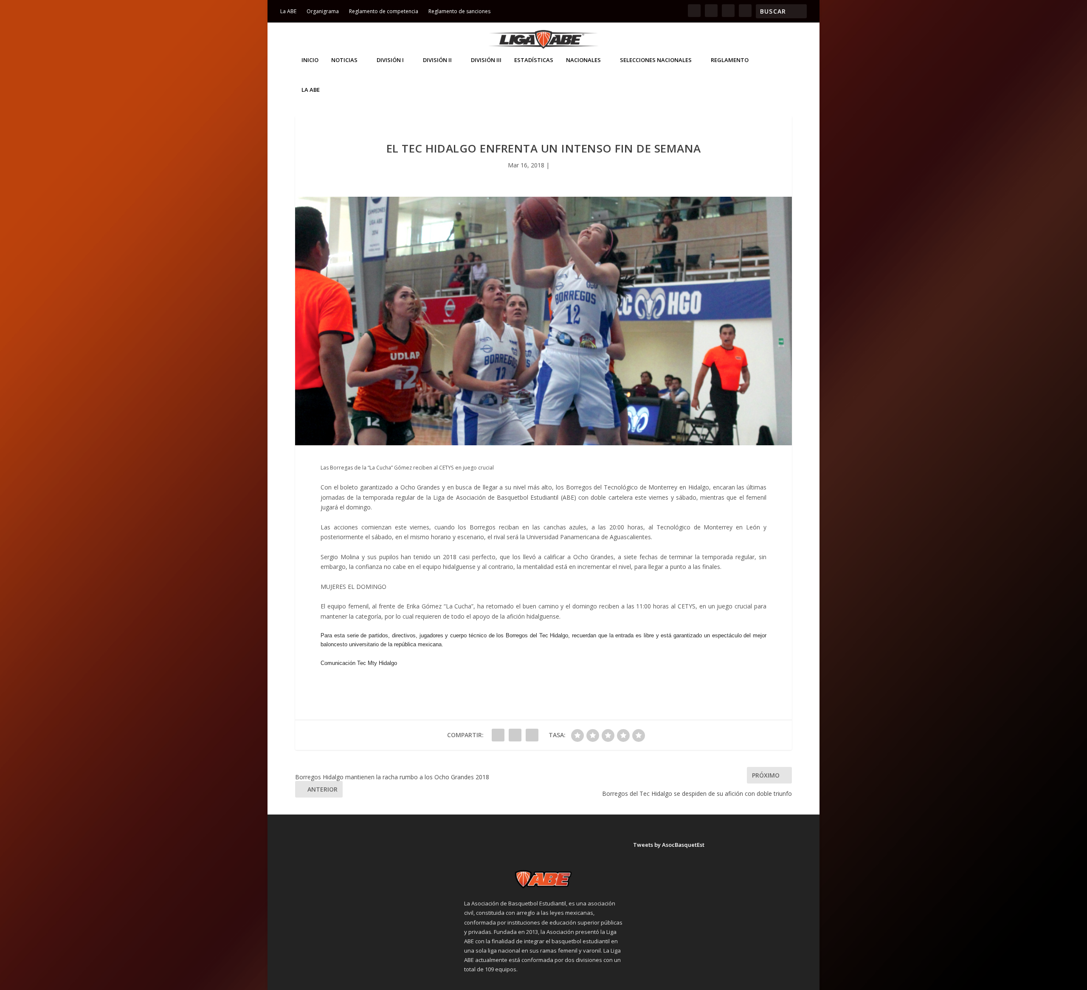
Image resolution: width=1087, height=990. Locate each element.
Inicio (309, 60)
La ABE (288, 11)
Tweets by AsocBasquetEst (668, 845)
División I (390, 60)
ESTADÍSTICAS (533, 60)
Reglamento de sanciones (459, 11)
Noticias (344, 60)
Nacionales (583, 60)
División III (486, 60)
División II (437, 60)
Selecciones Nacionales (656, 60)
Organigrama (323, 11)
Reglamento (730, 60)
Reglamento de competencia (383, 11)
